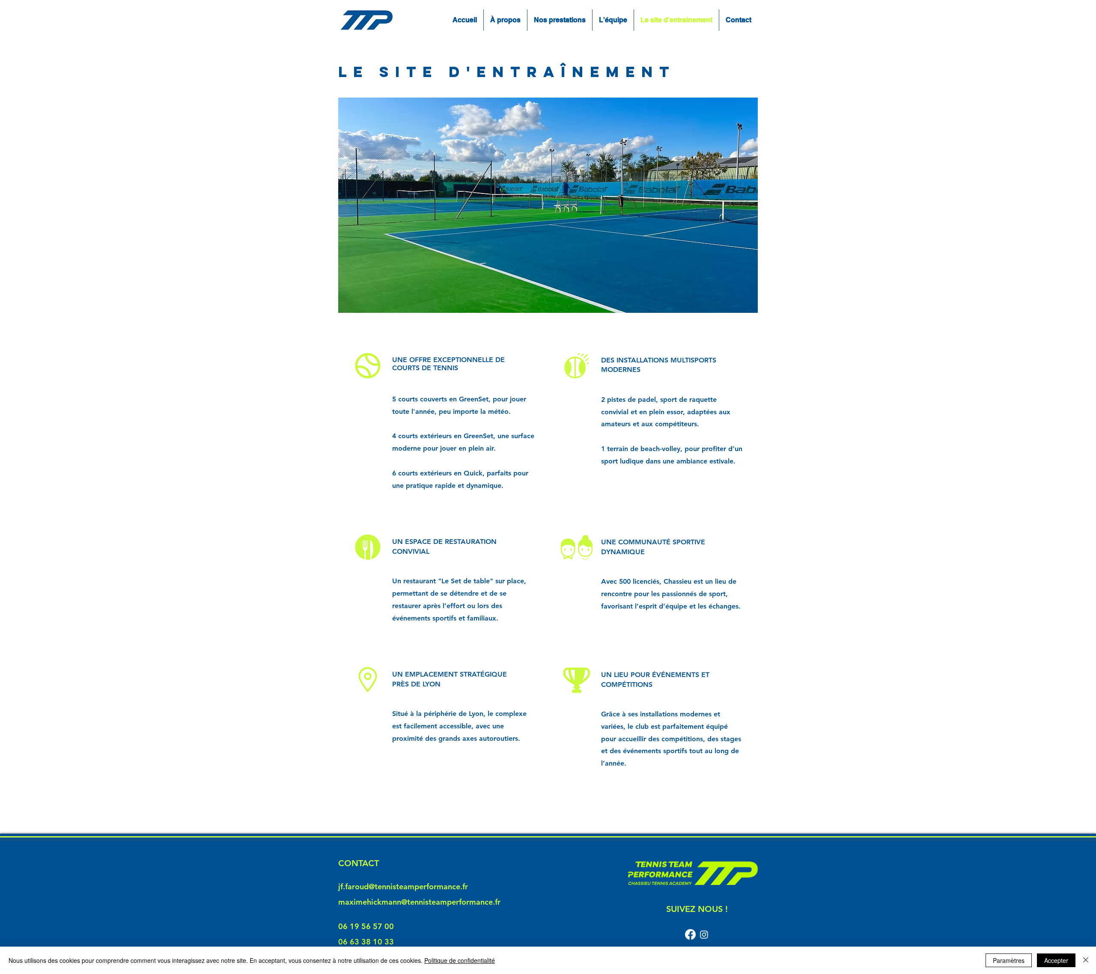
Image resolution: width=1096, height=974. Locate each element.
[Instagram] (704, 934)
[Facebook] (690, 934)
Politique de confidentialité (459, 960)
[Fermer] (1086, 960)
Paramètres (1009, 960)
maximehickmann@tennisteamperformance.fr (419, 902)
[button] (548, 205)
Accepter (1056, 960)
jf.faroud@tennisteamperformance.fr (403, 886)
